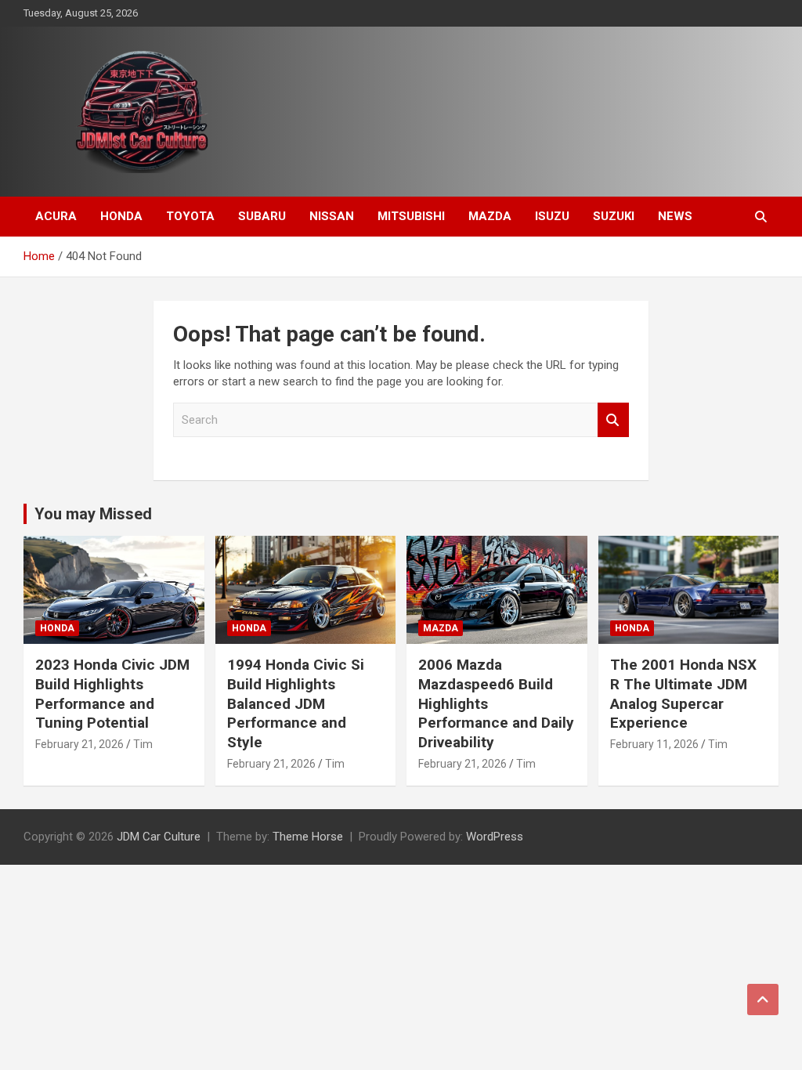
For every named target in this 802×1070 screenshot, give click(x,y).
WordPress (494, 837)
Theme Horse (308, 837)
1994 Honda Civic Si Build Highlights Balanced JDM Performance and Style (295, 703)
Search (613, 420)
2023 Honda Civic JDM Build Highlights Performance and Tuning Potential (112, 694)
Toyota (190, 216)
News (675, 216)
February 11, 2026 (654, 744)
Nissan (331, 216)
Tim (143, 744)
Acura (56, 216)
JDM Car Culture (158, 837)
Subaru (262, 216)
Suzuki (613, 216)
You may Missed (93, 513)
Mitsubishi (411, 216)
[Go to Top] (763, 999)
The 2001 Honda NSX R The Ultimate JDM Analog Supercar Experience (683, 694)
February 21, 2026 (79, 744)
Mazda (489, 216)
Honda (121, 216)
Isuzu (552, 216)
